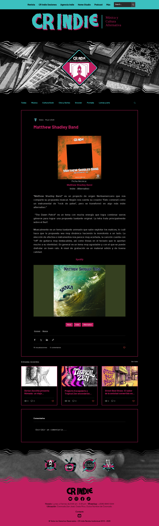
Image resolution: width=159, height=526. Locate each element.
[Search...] (133, 4)
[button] (135, 103)
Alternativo (87, 325)
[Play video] (79, 291)
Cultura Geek (48, 102)
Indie (77, 325)
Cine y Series (64, 102)
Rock (69, 325)
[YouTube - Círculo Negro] (70, 499)
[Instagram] (76, 499)
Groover (78, 102)
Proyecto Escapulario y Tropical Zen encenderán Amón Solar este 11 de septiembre (77, 392)
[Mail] (79, 515)
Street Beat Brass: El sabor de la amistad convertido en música (119, 392)
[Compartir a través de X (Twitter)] (41, 340)
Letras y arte (104, 102)
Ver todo (134, 362)
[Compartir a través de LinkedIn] (47, 340)
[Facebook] (82, 499)
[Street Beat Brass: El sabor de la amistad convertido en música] (120, 376)
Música (34, 102)
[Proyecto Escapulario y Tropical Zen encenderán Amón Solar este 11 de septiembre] (79, 376)
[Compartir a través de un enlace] (53, 340)
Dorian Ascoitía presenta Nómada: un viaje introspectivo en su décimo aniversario (38, 392)
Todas (23, 102)
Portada (90, 102)
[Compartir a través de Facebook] (35, 340)
